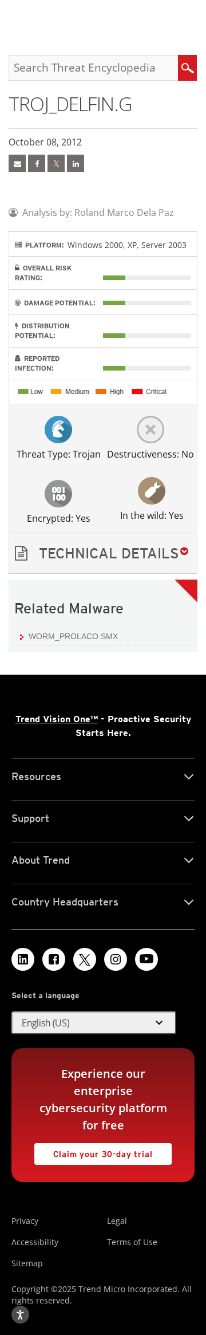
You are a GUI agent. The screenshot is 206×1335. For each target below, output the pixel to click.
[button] (103, 553)
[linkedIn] (75, 163)
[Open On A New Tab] (56, 163)
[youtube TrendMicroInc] (146, 959)
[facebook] (36, 163)
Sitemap (27, 1263)
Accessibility (34, 1241)
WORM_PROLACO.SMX (73, 636)
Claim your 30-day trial (93, 1151)
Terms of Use (132, 1241)
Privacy (24, 1220)
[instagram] (115, 959)
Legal (117, 1220)
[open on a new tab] (84, 959)
